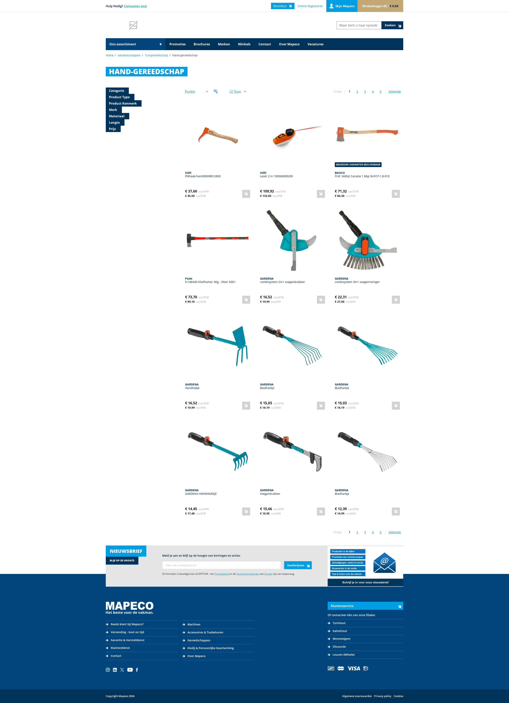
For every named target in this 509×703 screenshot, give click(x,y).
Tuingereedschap (156, 55)
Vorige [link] (337, 91)
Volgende (395, 91)
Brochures (202, 44)
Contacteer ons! (135, 6)
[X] (122, 670)
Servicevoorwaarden (247, 574)
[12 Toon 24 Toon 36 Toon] (237, 91)
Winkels (244, 44)
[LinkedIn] (115, 670)
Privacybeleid (221, 574)
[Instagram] (108, 670)
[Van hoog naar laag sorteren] (215, 91)
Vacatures (315, 44)
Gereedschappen (129, 55)
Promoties (177, 44)
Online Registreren (310, 6)
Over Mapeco (289, 44)
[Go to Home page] (133, 25)
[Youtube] (130, 670)
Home (110, 55)
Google (268, 574)
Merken (224, 44)
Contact (264, 44)
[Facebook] (137, 670)
